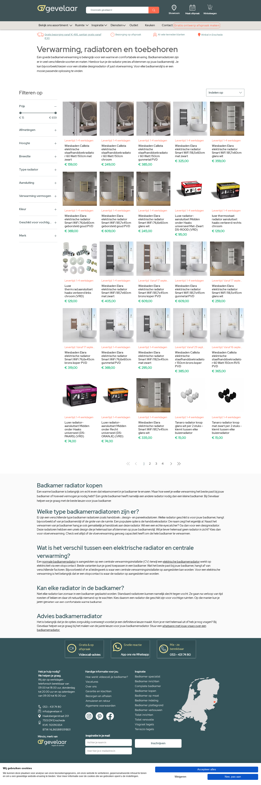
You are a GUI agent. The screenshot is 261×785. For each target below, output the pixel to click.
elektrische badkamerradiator (181, 562)
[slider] (20, 113)
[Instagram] (89, 716)
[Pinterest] (99, 716)
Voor (137, 66)
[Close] (215, 702)
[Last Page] (179, 464)
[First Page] (128, 464)
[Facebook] (110, 716)
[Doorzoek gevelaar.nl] (153, 10)
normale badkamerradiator (59, 562)
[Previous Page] (136, 464)
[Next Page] (171, 464)
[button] (210, 7)
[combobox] (225, 92)
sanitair (83, 34)
